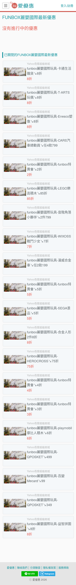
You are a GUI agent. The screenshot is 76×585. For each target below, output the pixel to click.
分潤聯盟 (35, 567)
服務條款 (63, 567)
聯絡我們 (22, 567)
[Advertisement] (38, 40)
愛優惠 (11, 567)
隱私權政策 (49, 567)
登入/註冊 (67, 5)
